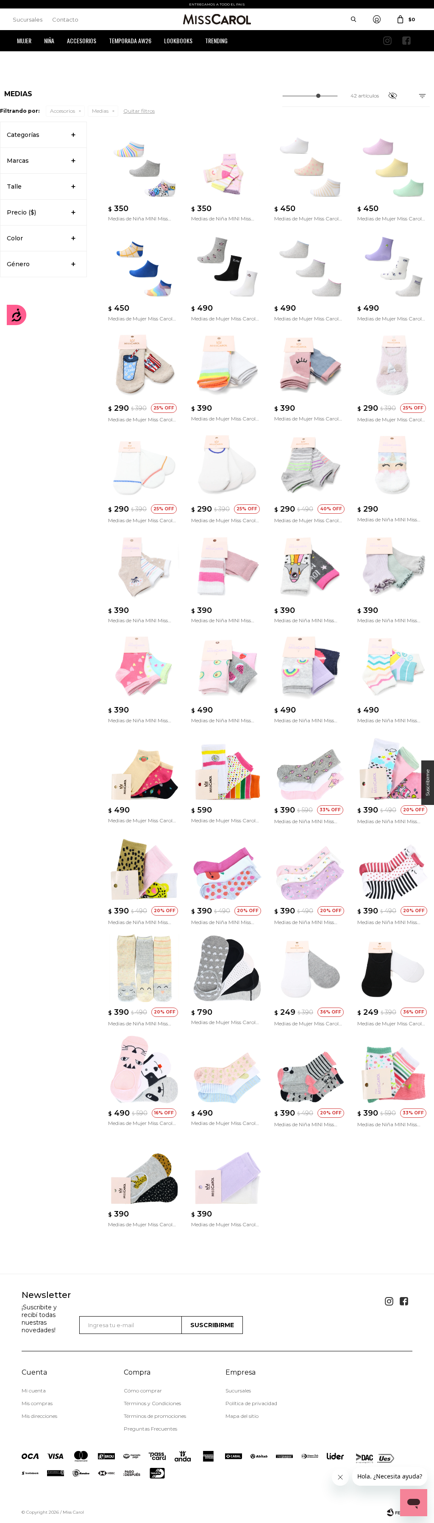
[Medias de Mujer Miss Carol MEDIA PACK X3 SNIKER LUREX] (144, 766)
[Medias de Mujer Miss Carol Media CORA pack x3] (227, 1069)
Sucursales (27, 19)
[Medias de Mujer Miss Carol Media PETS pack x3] (144, 1069)
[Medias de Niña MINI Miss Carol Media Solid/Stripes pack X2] (227, 566)
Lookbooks (178, 40)
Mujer (24, 40)
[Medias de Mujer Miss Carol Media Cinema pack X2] (144, 364)
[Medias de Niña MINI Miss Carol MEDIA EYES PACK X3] (393, 867)
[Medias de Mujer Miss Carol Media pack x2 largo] (227, 1170)
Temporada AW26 (130, 40)
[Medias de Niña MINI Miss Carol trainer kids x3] (144, 165)
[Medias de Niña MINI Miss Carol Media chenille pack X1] (393, 466)
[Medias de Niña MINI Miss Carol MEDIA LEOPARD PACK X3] (144, 867)
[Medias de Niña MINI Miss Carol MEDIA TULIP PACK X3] (310, 867)
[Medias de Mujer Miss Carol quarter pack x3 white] (227, 265)
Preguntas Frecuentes (150, 1429)
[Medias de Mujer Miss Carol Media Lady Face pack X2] (310, 364)
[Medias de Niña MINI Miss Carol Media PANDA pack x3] (310, 1069)
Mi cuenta (34, 1390)
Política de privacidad (251, 1403)
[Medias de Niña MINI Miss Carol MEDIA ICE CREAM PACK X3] (310, 766)
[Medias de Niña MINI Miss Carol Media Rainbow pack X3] (310, 667)
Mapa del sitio (242, 1416)
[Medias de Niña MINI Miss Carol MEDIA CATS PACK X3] (393, 766)
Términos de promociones (155, 1416)
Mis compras (37, 1403)
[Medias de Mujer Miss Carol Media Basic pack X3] (227, 466)
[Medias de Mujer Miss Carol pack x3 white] (310, 265)
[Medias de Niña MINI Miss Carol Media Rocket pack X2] (310, 566)
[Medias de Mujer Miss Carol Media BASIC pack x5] (227, 968)
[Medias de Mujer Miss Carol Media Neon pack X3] (310, 466)
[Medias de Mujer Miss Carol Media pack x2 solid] (310, 968)
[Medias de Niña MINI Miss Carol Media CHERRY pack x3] (393, 1069)
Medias (100, 111)
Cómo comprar (143, 1390)
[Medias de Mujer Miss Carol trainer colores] (393, 165)
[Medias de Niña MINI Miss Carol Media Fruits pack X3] (227, 667)
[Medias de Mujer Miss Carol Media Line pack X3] (144, 466)
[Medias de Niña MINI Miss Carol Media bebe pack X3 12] (144, 566)
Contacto (65, 19)
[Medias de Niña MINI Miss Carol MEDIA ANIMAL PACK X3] (144, 968)
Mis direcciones (39, 1416)
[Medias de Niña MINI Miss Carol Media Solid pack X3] (393, 566)
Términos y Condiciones (152, 1403)
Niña (49, 40)
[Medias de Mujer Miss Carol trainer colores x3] (144, 265)
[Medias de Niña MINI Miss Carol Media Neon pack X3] (144, 667)
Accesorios (81, 40)
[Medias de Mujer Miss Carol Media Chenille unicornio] (393, 364)
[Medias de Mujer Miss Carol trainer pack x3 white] (310, 165)
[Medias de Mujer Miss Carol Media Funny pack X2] (227, 364)
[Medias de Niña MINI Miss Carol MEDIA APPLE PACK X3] (227, 867)
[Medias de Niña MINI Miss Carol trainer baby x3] (227, 165)
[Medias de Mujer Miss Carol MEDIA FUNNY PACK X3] (227, 766)
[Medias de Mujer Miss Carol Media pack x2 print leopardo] (144, 1170)
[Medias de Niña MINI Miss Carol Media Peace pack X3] (393, 667)
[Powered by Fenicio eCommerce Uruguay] (399, 1512)
